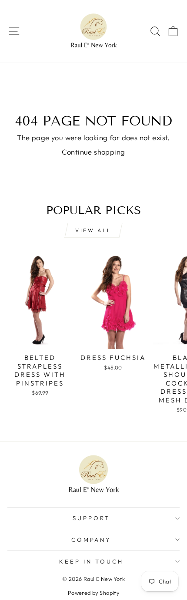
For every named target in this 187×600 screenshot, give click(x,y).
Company (91, 539)
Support (91, 517)
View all (93, 230)
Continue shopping (93, 151)
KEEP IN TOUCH (91, 561)
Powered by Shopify (93, 592)
